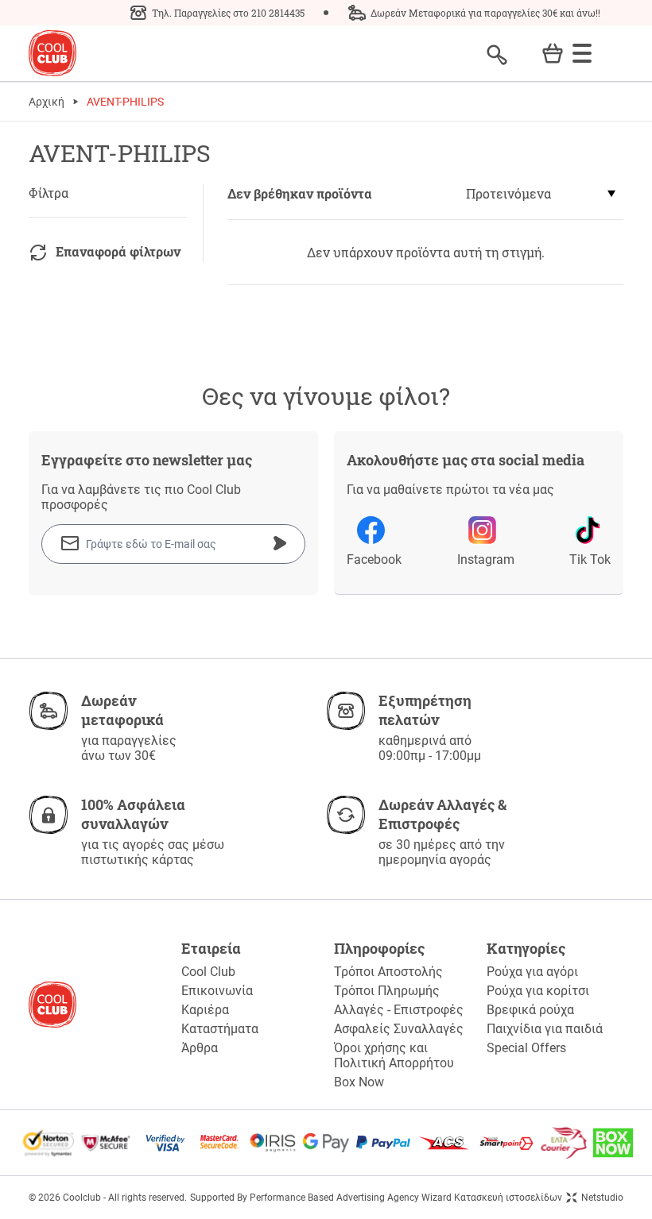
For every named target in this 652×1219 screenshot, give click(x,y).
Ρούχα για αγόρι (532, 971)
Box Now (359, 1082)
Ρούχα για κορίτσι (538, 990)
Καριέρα (205, 1009)
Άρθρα (199, 1047)
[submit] (279, 543)
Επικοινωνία (217, 990)
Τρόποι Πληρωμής (387, 990)
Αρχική (46, 101)
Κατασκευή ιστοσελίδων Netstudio (538, 1197)
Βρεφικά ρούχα (530, 1009)
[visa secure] (165, 1143)
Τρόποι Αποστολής (388, 971)
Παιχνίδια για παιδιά (545, 1028)
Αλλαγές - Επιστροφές (399, 1009)
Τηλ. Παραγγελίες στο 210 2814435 (228, 12)
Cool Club (208, 971)
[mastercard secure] (219, 1143)
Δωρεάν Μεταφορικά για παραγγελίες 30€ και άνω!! (485, 12)
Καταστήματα (219, 1028)
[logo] (52, 53)
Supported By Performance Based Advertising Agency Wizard (321, 1197)
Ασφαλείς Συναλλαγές (399, 1028)
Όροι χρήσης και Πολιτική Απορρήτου (394, 1055)
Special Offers (526, 1047)
